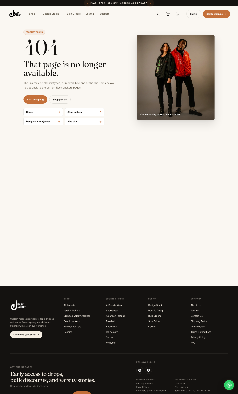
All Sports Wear (114, 305)
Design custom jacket (43, 121)
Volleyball (111, 342)
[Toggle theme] (177, 14)
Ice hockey (112, 331)
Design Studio (51, 13)
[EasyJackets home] (15, 14)
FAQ (193, 342)
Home (43, 112)
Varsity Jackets (72, 310)
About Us (195, 305)
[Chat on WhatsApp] (229, 385)
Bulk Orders (74, 13)
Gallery (152, 326)
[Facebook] (148, 370)
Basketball (111, 326)
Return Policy (198, 326)
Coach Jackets (71, 321)
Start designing (214, 14)
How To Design (156, 310)
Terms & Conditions (201, 331)
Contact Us (197, 315)
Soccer (109, 337)
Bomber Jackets (72, 326)
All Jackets (69, 305)
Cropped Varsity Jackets (77, 315)
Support (104, 13)
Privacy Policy (198, 337)
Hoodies (68, 331)
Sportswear (112, 310)
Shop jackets (60, 99)
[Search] (158, 14)
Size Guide (154, 321)
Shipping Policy (199, 321)
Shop (32, 13)
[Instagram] (139, 370)
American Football (115, 315)
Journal (90, 13)
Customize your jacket (24, 334)
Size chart (85, 121)
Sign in (194, 14)
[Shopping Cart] (168, 14)
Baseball (110, 321)
